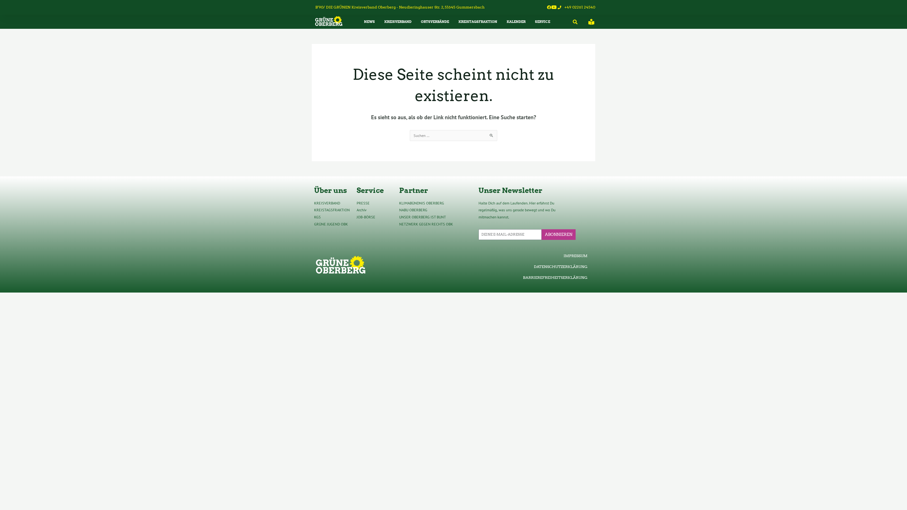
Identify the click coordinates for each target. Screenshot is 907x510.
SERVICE (542, 22)
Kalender (516, 22)
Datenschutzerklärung (560, 266)
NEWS (369, 22)
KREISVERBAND (397, 22)
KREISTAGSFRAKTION (477, 22)
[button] (575, 22)
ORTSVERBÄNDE (435, 22)
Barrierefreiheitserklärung (555, 277)
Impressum (575, 256)
